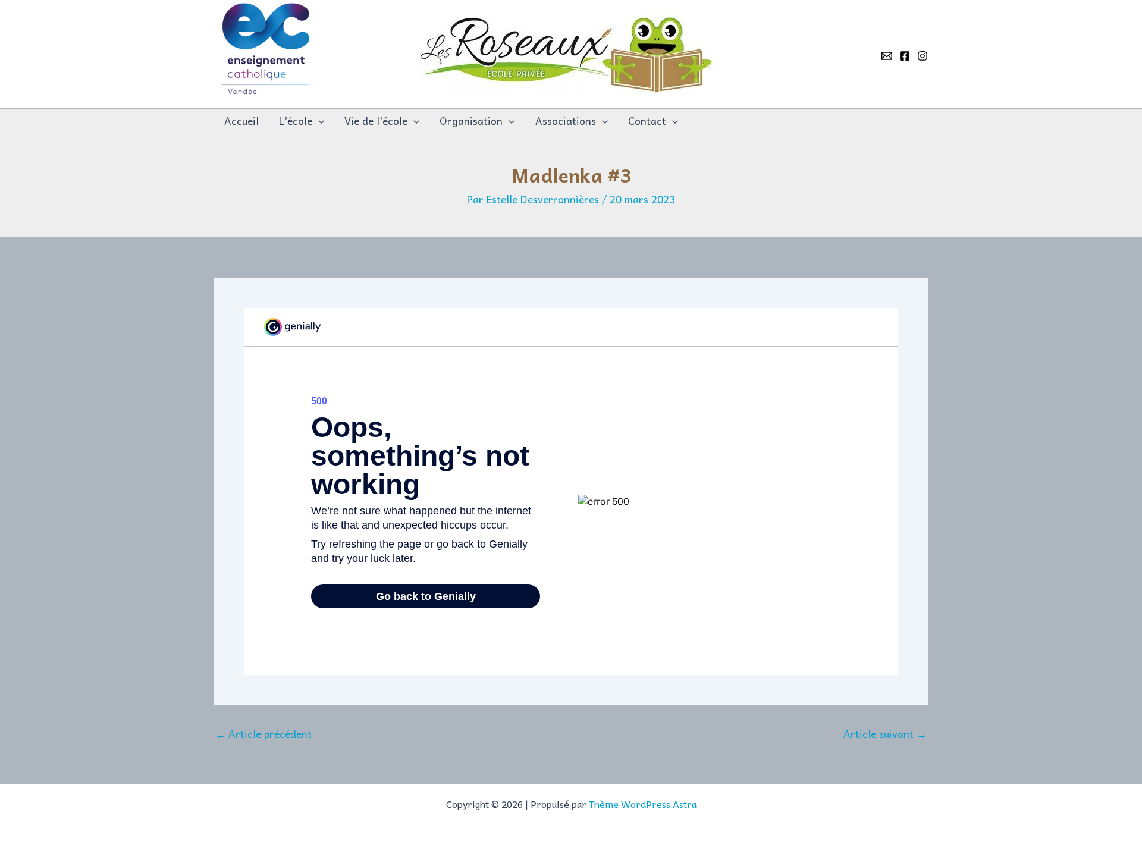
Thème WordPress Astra (643, 804)
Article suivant (885, 734)
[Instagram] (922, 56)
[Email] (886, 56)
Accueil (241, 120)
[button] (318, 121)
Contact (647, 120)
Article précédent (263, 734)
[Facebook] (904, 56)
